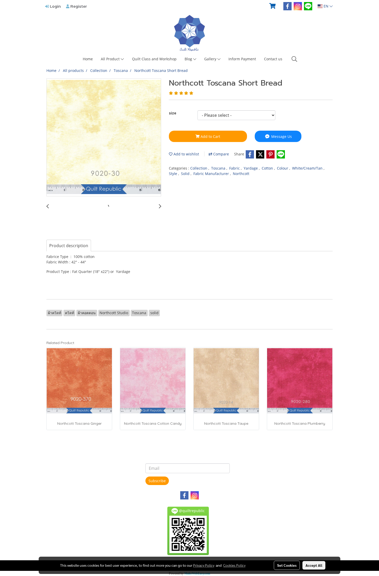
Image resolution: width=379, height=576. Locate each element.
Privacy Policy (203, 565)
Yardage (251, 168)
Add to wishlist (185, 154)
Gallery (210, 58)
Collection (199, 168)
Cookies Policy (234, 565)
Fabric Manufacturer (211, 173)
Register (78, 6)
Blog (189, 58)
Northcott (241, 173)
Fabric (235, 168)
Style (173, 173)
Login (55, 6)
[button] (294, 59)
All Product (111, 58)
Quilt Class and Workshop (154, 58)
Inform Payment (242, 58)
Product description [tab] (68, 245)
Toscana (218, 168)
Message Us (281, 136)
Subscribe (157, 480)
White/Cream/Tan (308, 168)
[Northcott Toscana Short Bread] (104, 138)
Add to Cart (210, 136)
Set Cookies (286, 565)
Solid (186, 173)
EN (326, 6)
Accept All (314, 565)
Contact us (273, 58)
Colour (283, 168)
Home (88, 58)
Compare (220, 154)
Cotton (268, 168)
